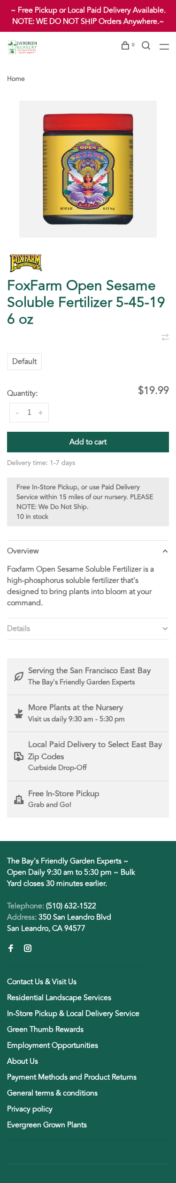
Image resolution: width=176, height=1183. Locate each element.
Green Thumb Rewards (45, 1029)
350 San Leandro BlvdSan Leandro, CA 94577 (59, 923)
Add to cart (88, 442)
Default (24, 361)
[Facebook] (11, 949)
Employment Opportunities (52, 1045)
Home (16, 79)
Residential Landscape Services (59, 997)
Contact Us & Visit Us (42, 981)
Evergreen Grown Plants (47, 1125)
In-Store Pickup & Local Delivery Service (73, 1013)
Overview (23, 551)
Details (18, 628)
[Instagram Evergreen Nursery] (27, 949)
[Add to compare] (165, 338)
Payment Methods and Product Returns (72, 1077)
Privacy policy (30, 1109)
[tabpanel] (88, 169)
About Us (22, 1061)
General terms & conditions (52, 1093)
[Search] (147, 47)
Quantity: (22, 393)
